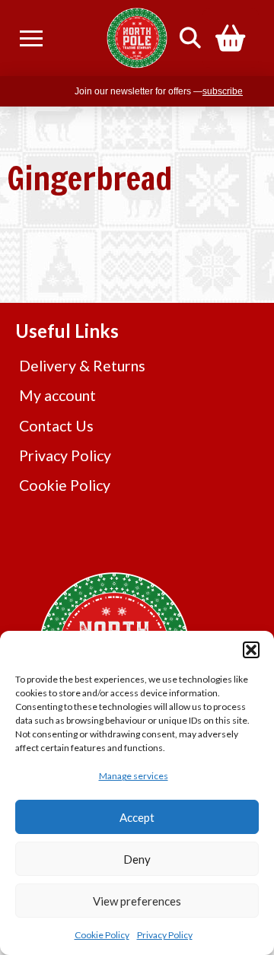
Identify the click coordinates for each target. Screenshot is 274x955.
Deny (137, 859)
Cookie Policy (102, 935)
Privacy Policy (165, 935)
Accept (137, 817)
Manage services (133, 776)
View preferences (137, 901)
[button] (251, 649)
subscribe (222, 91)
